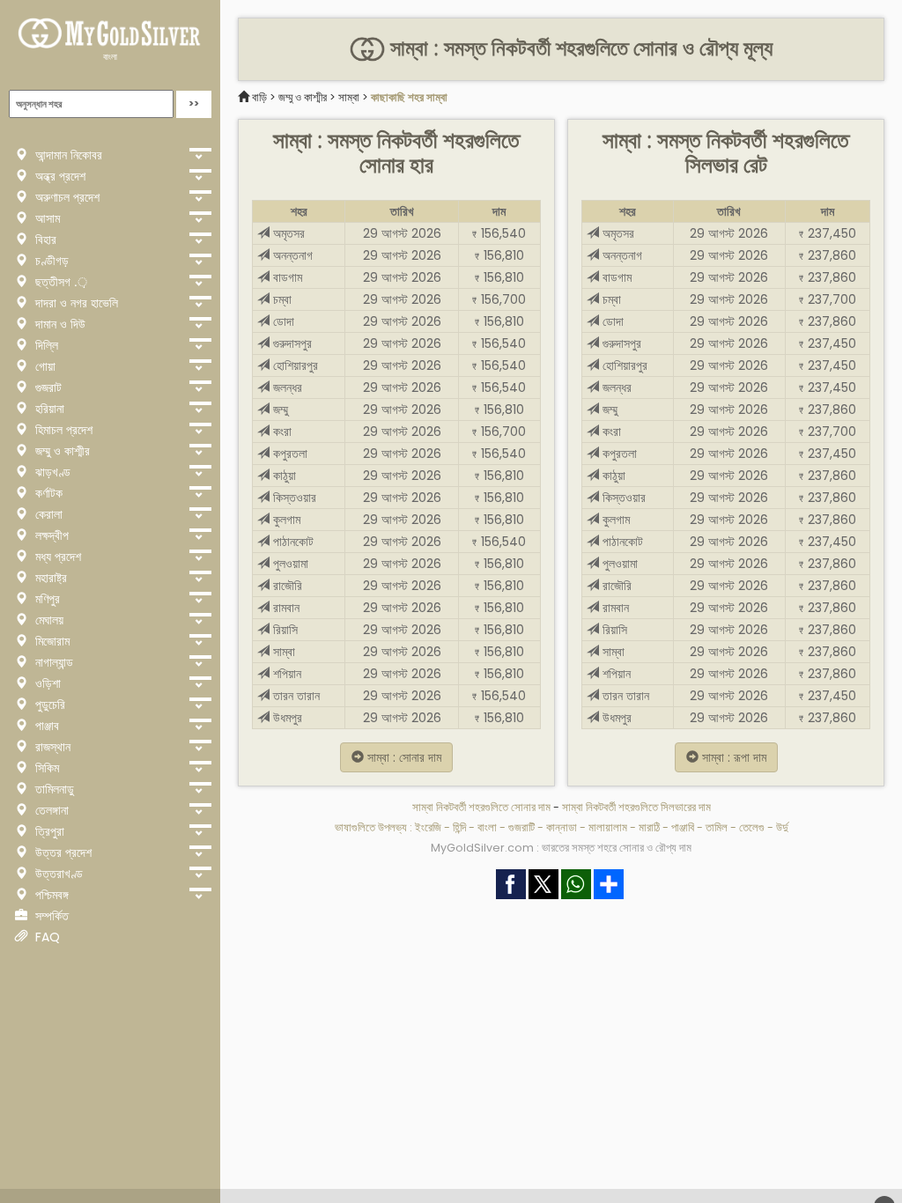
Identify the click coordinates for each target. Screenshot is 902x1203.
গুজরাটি (521, 827)
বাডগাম (286, 277)
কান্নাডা (561, 827)
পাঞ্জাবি (682, 827)
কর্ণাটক (47, 493)
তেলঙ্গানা (50, 810)
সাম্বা (348, 97)
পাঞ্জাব (45, 725)
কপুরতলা (288, 453)
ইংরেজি (428, 827)
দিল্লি (45, 345)
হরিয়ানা (48, 408)
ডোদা (282, 321)
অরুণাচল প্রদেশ (66, 197)
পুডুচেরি (48, 704)
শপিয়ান (285, 674)
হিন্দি (459, 827)
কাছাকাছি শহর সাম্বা (409, 97)
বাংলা (110, 56)
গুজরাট (47, 387)
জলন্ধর (286, 387)
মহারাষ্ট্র (49, 578)
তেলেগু (752, 827)
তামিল (717, 827)
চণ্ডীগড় (50, 260)
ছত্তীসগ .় (59, 282)
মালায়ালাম (607, 827)
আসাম (46, 218)
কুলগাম (285, 519)
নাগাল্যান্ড (52, 662)
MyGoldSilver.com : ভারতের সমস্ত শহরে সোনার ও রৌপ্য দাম (561, 847)
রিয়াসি (284, 629)
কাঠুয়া (283, 475)
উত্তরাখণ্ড (57, 873)
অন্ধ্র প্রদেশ (58, 176)
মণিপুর (46, 599)
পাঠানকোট (292, 541)
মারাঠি (649, 827)
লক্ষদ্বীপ (50, 535)
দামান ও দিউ (58, 324)
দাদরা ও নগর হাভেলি (75, 303)
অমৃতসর (287, 233)
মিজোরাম (51, 641)
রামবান (284, 607)
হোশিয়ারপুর (294, 365)
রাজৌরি (286, 585)
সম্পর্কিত (50, 916)
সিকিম (45, 768)
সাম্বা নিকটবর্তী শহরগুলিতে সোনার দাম (482, 807)
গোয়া (43, 366)
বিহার (44, 239)
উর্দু (782, 827)
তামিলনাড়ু (53, 789)
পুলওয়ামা (289, 563)
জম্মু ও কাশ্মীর (61, 451)
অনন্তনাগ (291, 255)
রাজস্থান (51, 747)
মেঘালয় (47, 620)
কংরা (281, 431)
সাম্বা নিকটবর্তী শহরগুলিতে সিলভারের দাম (636, 807)
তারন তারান (295, 696)
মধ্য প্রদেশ (56, 556)
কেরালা (47, 514)
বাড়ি (259, 97)
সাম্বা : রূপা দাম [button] (732, 757)
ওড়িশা (46, 683)
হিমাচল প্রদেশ (62, 430)
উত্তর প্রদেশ (62, 852)
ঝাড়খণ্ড (51, 472)
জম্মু (279, 409)
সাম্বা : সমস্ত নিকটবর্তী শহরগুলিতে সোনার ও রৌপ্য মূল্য (579, 48)
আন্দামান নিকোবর (67, 155)
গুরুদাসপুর (291, 343)
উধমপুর (286, 718)
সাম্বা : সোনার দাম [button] (402, 757)
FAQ (46, 937)
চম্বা (281, 299)
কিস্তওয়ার (293, 497)
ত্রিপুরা (48, 831)
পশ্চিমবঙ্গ (50, 895)
